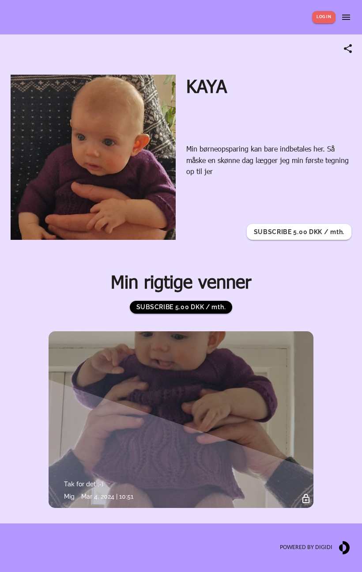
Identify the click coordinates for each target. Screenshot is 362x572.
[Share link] (347, 48)
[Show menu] (346, 17)
